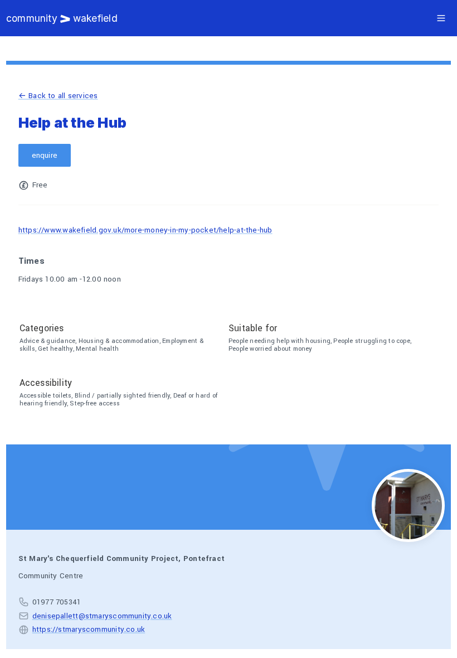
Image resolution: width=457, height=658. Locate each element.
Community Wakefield (62, 18)
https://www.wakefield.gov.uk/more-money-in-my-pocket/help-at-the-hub (145, 230)
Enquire (45, 155)
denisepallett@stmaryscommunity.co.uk (102, 616)
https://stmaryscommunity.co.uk (88, 629)
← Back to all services (58, 95)
